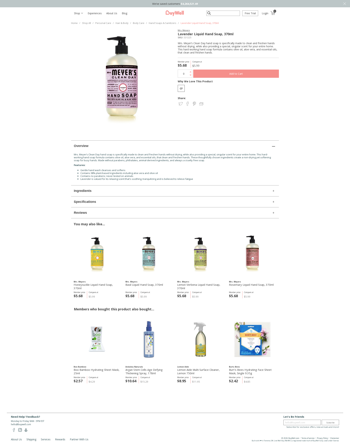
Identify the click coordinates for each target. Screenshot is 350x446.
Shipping (31, 439)
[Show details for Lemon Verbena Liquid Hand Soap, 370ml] (200, 254)
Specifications (85, 202)
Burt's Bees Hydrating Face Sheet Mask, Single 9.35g (250, 371)
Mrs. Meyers (184, 30)
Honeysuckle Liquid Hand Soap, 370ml (93, 286)
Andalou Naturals (134, 366)
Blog (124, 13)
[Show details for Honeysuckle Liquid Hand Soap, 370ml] (97, 254)
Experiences (95, 13)
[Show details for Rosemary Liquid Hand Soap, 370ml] (252, 254)
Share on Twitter (181, 104)
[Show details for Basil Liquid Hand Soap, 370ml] (148, 254)
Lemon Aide (183, 366)
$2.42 (233, 380)
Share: (182, 98)
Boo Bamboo (80, 366)
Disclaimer (334, 438)
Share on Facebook (188, 104)
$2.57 (78, 380)
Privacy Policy (322, 438)
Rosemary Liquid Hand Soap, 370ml (251, 284)
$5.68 (78, 295)
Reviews (80, 213)
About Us (111, 13)
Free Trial (250, 13)
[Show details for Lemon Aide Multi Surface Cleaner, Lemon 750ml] (200, 339)
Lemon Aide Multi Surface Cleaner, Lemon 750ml (198, 371)
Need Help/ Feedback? (25, 416)
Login (265, 13)
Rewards (60, 439)
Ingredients (83, 191)
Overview (81, 146)
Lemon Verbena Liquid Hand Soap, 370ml (198, 286)
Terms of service (308, 438)
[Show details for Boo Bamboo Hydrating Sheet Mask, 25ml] (97, 339)
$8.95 (181, 380)
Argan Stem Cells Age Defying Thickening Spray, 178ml (144, 371)
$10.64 (130, 380)
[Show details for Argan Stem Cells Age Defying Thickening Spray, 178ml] (148, 339)
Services (45, 439)
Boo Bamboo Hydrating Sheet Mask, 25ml (96, 371)
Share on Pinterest (194, 104)
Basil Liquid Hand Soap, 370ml (144, 284)
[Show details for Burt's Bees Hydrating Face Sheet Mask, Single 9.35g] (252, 339)
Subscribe (330, 422)
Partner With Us (79, 439)
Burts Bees (234, 366)
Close (344, 3)
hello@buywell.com (21, 424)
